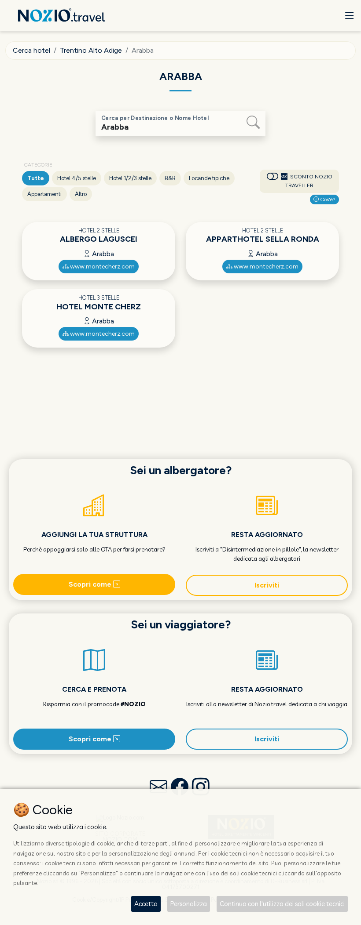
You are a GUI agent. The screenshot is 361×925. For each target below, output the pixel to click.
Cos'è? (327, 199)
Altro (81, 194)
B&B (170, 178)
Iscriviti (266, 585)
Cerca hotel (31, 50)
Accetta (146, 904)
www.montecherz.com (102, 266)
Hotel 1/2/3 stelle (130, 178)
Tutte (35, 178)
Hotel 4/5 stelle (76, 178)
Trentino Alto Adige (91, 50)
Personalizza (188, 904)
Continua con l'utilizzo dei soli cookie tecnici (282, 904)
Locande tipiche (209, 178)
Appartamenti (44, 194)
